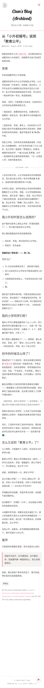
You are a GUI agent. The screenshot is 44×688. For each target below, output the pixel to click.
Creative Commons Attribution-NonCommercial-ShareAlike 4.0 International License (18, 593)
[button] (38, 679)
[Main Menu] (39, 5)
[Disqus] (22, 638)
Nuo (35, 684)
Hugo (20, 684)
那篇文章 (8, 364)
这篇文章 (22, 54)
